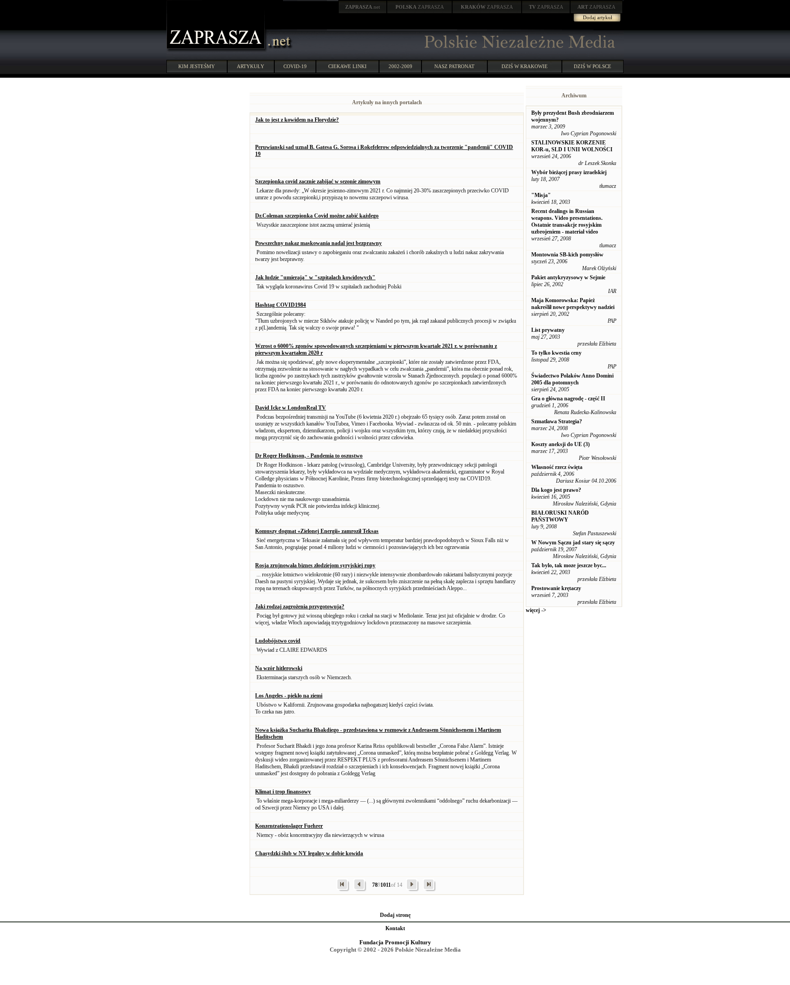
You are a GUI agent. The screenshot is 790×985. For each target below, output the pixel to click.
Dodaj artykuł (597, 17)
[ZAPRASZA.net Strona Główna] (216, 50)
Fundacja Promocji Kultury (395, 942)
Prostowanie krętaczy (556, 588)
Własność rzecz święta (556, 467)
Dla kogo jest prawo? (556, 490)
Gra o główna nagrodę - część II (568, 398)
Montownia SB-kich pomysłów (567, 254)
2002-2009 (400, 66)
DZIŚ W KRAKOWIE (525, 66)
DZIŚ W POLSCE (592, 66)
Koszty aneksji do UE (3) (560, 444)
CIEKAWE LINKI (347, 66)
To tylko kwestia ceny (556, 353)
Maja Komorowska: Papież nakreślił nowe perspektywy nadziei (572, 303)
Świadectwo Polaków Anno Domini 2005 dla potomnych (572, 379)
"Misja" (541, 195)
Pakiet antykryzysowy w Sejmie (568, 277)
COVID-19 (295, 66)
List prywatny (548, 330)
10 (383, 885)
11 (388, 885)
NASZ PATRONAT (454, 66)
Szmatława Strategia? (556, 421)
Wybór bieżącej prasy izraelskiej (569, 172)
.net (362, 7)
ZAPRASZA (419, 7)
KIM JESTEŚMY (196, 66)
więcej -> (536, 610)
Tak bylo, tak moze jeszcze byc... (568, 565)
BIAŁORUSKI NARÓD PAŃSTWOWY (560, 516)
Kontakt (395, 928)
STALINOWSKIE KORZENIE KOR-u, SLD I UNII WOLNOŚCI (572, 146)
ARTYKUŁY (250, 66)
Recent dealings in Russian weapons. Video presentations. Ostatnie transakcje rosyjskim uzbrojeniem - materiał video (567, 221)
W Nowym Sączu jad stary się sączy (573, 542)
